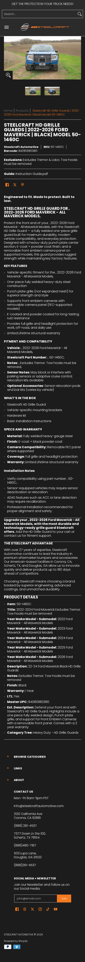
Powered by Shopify (16, 941)
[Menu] (6, 27)
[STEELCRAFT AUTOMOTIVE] (45, 27)
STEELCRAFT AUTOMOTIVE (18, 934)
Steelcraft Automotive (21, 147)
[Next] (78, 58)
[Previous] (6, 58)
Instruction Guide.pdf (32, 174)
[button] (7, 184)
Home (8, 111)
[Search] (79, 14)
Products (22, 111)
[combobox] (39, 14)
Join (64, 898)
